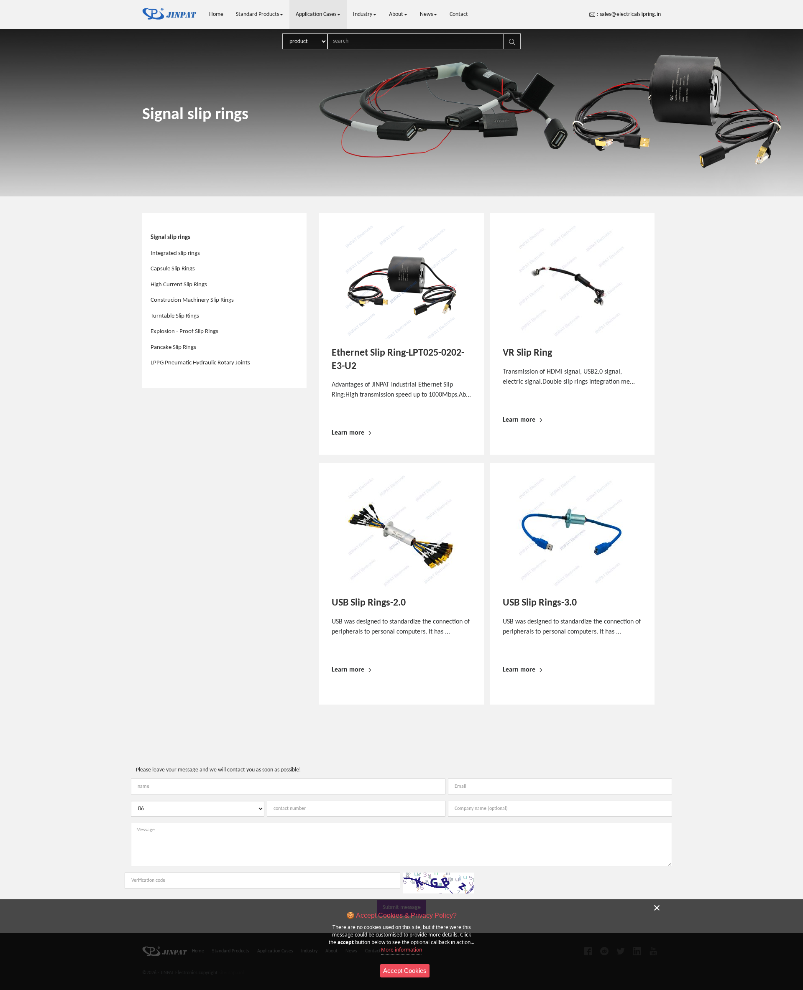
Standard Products (257, 14)
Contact (459, 14)
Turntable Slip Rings (175, 316)
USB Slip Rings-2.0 (369, 603)
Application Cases (316, 14)
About (396, 14)
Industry (362, 14)
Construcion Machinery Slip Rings (192, 300)
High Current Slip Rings (179, 285)
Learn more (348, 433)
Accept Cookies (405, 970)
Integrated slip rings (175, 253)
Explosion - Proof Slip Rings (184, 331)
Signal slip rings (170, 237)
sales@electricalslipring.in (630, 14)
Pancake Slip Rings (173, 347)
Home (216, 14)
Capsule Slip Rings (173, 269)
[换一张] (438, 883)
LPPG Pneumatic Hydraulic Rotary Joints (200, 363)
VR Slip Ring (527, 353)
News (426, 14)
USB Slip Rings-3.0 (540, 603)
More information (401, 949)
